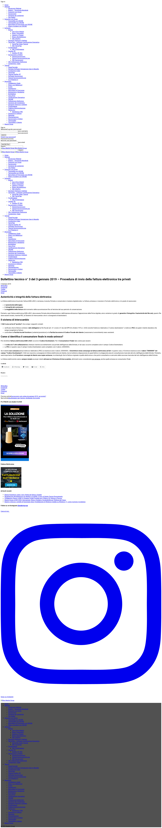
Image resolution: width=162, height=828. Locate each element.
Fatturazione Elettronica (16, 101)
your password (23, 133)
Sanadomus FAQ (17, 112)
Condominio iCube (14, 71)
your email (21, 142)
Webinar (7, 7)
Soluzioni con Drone (14, 12)
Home (6, 5)
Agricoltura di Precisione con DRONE (20, 24)
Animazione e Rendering (16, 92)
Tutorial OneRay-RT (14, 74)
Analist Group (8, 124)
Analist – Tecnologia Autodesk (18, 10)
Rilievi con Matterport (15, 85)
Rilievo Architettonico (19, 37)
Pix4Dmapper (12, 48)
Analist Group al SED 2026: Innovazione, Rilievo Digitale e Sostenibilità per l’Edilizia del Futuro (35, 500)
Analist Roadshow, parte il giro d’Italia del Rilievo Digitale (23, 495)
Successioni (12, 14)
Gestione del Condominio (16, 103)
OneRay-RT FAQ (17, 53)
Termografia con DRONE (16, 23)
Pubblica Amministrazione (16, 108)
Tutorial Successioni (18, 56)
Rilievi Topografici (18, 33)
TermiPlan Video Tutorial (20, 44)
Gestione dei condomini (16, 15)
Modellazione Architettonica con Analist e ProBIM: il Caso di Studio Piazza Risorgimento (33, 496)
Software (7, 28)
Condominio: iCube (14, 64)
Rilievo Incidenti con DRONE (17, 26)
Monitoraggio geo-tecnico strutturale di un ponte (24, 398)
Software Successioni (15, 76)
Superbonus (12, 89)
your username (23, 131)
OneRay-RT (12, 51)
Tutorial (6, 65)
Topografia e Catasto (15, 122)
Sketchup (11, 115)
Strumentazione (13, 117)
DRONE (10, 99)
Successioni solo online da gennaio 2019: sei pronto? (28, 396)
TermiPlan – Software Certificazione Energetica (23, 42)
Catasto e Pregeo (18, 35)
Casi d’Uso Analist (18, 32)
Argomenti (7, 81)
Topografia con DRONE (15, 21)
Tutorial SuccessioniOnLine (21, 58)
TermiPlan (11, 72)
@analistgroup (23, 506)
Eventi (10, 87)
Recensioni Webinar (14, 8)
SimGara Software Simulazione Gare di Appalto (23, 69)
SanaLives (11, 110)
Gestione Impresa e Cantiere (17, 40)
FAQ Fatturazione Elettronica (17, 62)
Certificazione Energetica (16, 97)
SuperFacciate (13, 67)
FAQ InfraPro (16, 39)
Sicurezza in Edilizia (14, 113)
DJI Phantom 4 (13, 80)
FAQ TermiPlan (17, 46)
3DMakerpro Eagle (14, 83)
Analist (10, 30)
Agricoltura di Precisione (16, 90)
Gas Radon (11, 17)
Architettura (12, 94)
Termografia (12, 121)
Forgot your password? (8, 137)
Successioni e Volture (15, 55)
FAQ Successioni (17, 60)
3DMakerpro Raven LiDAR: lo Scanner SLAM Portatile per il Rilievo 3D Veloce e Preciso (33, 498)
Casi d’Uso (11, 96)
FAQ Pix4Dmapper (18, 49)
